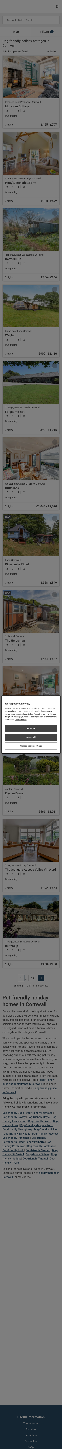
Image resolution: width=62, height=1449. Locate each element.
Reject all (31, 728)
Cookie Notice (20, 719)
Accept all (31, 737)
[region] (30, 724)
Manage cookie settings (31, 746)
